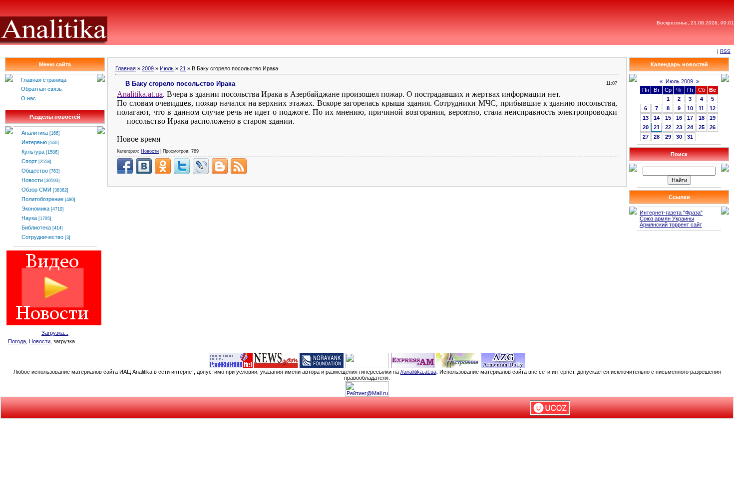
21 (183, 68)
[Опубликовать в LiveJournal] (201, 166)
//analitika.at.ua (418, 372)
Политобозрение (42, 199)
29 (668, 137)
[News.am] (276, 360)
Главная (125, 68)
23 (679, 127)
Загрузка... (54, 333)
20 (646, 127)
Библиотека (36, 228)
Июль (167, 68)
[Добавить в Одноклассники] (163, 166)
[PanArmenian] (231, 360)
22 (668, 127)
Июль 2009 (679, 81)
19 (713, 118)
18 (702, 118)
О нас (28, 98)
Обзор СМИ (36, 190)
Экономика (35, 209)
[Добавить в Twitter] (182, 166)
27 (646, 137)
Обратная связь (41, 89)
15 (668, 118)
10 (690, 108)
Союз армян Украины (667, 219)
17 (690, 118)
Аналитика (34, 133)
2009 (148, 68)
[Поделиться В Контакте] (144, 166)
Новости (32, 180)
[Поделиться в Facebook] (125, 166)
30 (679, 137)
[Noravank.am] (322, 360)
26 (713, 127)
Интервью (34, 142)
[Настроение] (458, 360)
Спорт (29, 161)
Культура (32, 152)
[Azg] (503, 360)
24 (690, 127)
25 (702, 127)
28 (657, 137)
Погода (17, 341)
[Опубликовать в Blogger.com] (220, 166)
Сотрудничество (42, 237)
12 (713, 108)
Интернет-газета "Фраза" (671, 213)
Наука (29, 218)
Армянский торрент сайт (671, 225)
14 (657, 118)
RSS (725, 51)
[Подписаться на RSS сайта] (239, 166)
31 (690, 137)
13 (646, 118)
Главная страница (43, 80)
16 (679, 118)
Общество (34, 171)
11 (701, 108)
